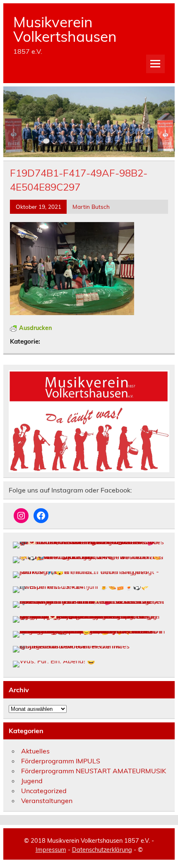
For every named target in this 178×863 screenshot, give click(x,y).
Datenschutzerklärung (102, 849)
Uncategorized (44, 791)
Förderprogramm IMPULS (60, 761)
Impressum (51, 849)
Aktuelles (35, 751)
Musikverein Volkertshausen (65, 29)
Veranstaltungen (46, 800)
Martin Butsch (91, 206)
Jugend (32, 781)
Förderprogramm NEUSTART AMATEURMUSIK (93, 771)
